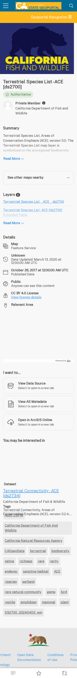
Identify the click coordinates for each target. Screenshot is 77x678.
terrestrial (38, 656)
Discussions (13, 673)
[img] (44, 103)
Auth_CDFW (14, 620)
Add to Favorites (38, 673)
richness (26, 666)
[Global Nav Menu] (5, 5)
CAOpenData (14, 656)
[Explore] (38, 336)
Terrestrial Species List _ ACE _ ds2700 (33, 202)
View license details (26, 297)
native (9, 666)
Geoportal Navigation (49, 17)
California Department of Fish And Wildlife (31, 632)
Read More (11, 159)
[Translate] (64, 673)
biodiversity (60, 656)
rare (41, 666)
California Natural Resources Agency (33, 645)
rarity (54, 666)
